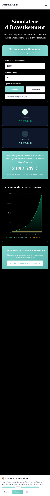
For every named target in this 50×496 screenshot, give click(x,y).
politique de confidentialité (30, 487)
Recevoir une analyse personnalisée (23, 263)
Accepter (18, 492)
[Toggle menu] (45, 4)
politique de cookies (8, 487)
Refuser (6, 492)
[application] (25, 215)
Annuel (15, 89)
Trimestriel (35, 89)
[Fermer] (27, 492)
